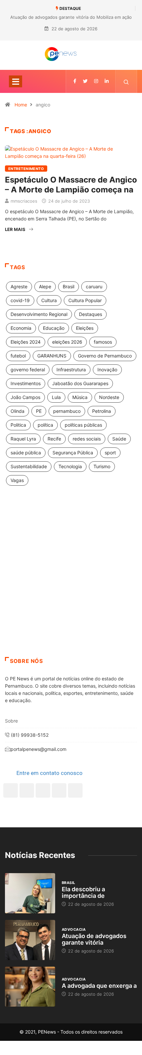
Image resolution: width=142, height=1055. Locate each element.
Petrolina (101, 411)
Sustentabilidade (29, 466)
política (45, 425)
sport (110, 452)
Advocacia (74, 929)
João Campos (25, 397)
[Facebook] (10, 790)
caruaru (94, 286)
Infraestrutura (71, 369)
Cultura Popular (85, 300)
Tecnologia (70, 466)
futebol (18, 355)
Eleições (84, 328)
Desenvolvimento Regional (39, 314)
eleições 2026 (67, 342)
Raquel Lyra (23, 439)
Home (21, 104)
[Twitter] (85, 81)
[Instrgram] (96, 81)
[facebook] (74, 81)
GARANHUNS (51, 355)
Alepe (45, 286)
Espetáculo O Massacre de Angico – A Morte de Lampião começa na (71, 184)
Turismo (101, 466)
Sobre (11, 721)
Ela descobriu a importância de (83, 892)
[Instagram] (59, 790)
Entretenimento (26, 168)
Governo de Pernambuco (105, 355)
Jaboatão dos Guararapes (80, 383)
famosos (103, 342)
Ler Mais (15, 229)
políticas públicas (83, 425)
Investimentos (26, 383)
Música (80, 397)
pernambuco (67, 411)
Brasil (68, 286)
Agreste (19, 286)
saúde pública (26, 452)
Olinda (17, 411)
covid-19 (20, 300)
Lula (56, 397)
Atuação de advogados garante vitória (94, 939)
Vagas (17, 480)
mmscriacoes (24, 201)
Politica (18, 425)
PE (39, 411)
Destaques (90, 314)
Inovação (107, 369)
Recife (54, 439)
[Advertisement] (71, 579)
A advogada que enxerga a (99, 985)
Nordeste (109, 397)
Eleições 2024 (26, 342)
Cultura (49, 300)
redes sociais (87, 439)
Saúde (119, 439)
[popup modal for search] (126, 81)
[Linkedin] (107, 81)
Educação (53, 328)
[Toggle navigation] (15, 81)
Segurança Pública (73, 452)
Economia (21, 328)
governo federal (28, 369)
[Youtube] (75, 790)
